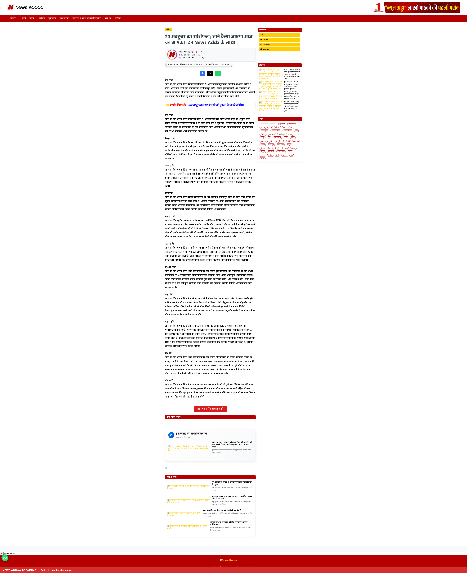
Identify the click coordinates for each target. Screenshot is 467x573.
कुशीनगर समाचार (288, 131)
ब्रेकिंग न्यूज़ (271, 145)
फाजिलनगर (272, 141)
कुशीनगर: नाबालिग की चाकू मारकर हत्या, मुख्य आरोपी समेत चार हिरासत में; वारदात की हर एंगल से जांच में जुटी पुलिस (291, 106)
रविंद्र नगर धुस (284, 148)
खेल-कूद (108, 18)
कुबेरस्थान (277, 127)
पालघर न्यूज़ (263, 141)
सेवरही (277, 155)
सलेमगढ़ (290, 152)
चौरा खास (263, 134)
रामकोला (293, 148)
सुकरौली (270, 155)
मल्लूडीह (289, 145)
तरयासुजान (289, 134)
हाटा (292, 155)
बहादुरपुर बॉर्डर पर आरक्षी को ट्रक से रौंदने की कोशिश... (217, 105)
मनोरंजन (118, 18)
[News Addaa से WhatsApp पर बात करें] (5, 558)
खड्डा (296, 131)
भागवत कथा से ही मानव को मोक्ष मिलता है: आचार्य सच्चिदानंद (228, 523)
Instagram (266, 44)
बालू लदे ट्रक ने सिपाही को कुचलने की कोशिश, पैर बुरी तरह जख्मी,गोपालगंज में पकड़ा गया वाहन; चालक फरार (232, 444)
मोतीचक (275, 148)
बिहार (31, 18)
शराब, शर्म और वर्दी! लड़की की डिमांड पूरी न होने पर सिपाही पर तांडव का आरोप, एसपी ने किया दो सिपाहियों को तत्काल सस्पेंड (292, 74)
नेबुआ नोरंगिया (277, 138)
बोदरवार (263, 145)
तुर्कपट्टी (262, 138)
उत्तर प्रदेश (13, 18)
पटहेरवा (286, 138)
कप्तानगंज (263, 127)
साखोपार (263, 155)
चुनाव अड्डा (52, 18)
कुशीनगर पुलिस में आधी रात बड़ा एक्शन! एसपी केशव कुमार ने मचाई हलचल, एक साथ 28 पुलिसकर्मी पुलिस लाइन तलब (292, 85)
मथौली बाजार (280, 145)
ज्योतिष (42, 18)
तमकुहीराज (281, 134)
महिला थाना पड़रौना (265, 148)
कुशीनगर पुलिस (264, 131)
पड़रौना (293, 138)
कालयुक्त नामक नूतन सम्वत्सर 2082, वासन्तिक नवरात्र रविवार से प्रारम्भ (232, 497)
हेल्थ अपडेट (64, 18)
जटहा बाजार (272, 134)
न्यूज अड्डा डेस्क (196, 52)
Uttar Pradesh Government (268, 124)
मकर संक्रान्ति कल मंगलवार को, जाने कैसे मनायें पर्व (222, 510)
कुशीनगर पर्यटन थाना (288, 127)
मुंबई (24, 18)
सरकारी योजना (281, 152)
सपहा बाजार (271, 152)
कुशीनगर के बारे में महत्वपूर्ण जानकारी (86, 18)
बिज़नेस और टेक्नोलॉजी (284, 141)
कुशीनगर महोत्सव (276, 131)
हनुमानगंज (284, 155)
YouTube (266, 49)
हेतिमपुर (263, 159)
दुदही (269, 138)
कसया (270, 127)
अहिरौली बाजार (292, 124)
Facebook (265, 35)
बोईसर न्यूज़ (296, 141)
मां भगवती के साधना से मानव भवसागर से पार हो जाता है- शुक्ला (232, 483)
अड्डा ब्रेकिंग (282, 124)
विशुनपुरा (263, 152)
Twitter (265, 39)
